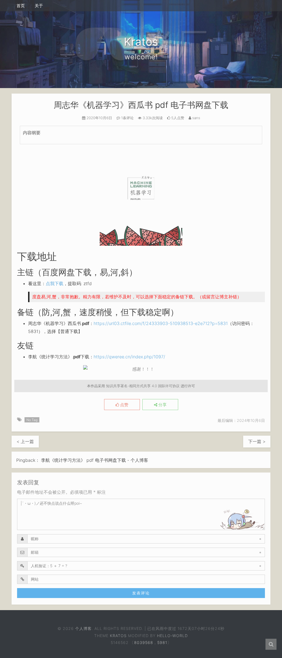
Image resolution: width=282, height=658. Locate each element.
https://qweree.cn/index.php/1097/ (129, 356)
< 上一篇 (25, 441)
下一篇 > (256, 441)
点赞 (123, 404)
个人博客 (83, 628)
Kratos (118, 635)
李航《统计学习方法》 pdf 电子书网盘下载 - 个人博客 (94, 460)
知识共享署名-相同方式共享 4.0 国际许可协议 (143, 386)
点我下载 (54, 283)
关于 (39, 5)
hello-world (172, 635)
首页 (21, 5)
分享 (162, 404)
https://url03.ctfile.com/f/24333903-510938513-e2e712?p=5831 (161, 323)
